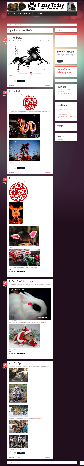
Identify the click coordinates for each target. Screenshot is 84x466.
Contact (19, 14)
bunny (42, 357)
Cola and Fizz (19, 85)
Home (9, 14)
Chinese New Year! (16, 38)
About (14, 14)
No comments (12, 85)
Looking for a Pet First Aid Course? (64, 89)
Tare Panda (63, 107)
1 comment (12, 457)
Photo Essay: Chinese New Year (31, 267)
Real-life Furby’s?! (65, 112)
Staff (30, 14)
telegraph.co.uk (38, 418)
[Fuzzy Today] (42, 6)
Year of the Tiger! (15, 363)
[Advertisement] (42, 20)
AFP (12, 247)
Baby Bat (66, 114)
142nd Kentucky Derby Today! (63, 95)
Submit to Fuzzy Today (38, 14)
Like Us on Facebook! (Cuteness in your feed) (64, 71)
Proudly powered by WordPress (14, 462)
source (10, 75)
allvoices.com (16, 349)
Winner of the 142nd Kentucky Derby (64, 93)
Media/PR (25, 14)
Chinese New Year (47, 85)
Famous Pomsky (61, 91)
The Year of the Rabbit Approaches (22, 281)
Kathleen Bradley (61, 114)
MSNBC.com (11, 162)
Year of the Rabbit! (16, 178)
